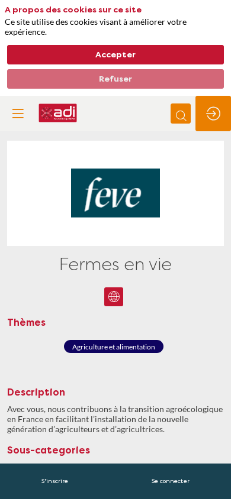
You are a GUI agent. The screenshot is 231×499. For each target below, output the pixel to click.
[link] (54, 481)
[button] (18, 113)
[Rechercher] (181, 113)
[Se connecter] (213, 113)
